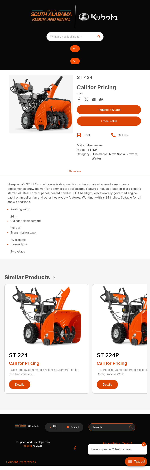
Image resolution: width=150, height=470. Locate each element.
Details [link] (19, 384)
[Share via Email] (93, 99)
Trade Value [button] (109, 121)
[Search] (131, 427)
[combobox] (75, 36)
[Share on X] (86, 99)
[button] (75, 48)
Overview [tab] (75, 171)
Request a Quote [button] (109, 110)
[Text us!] (136, 462)
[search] (99, 36)
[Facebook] (75, 448)
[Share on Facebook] (79, 99)
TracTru (27, 445)
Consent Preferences (21, 462)
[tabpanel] (41, 105)
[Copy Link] (101, 99)
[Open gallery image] (41, 104)
